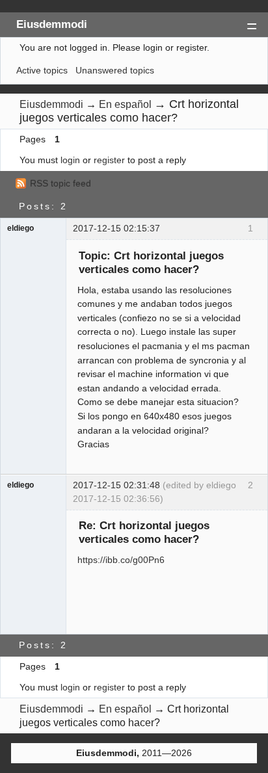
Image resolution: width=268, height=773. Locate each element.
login (70, 160)
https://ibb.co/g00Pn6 (121, 560)
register (109, 160)
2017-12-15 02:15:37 (116, 228)
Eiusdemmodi (51, 24)
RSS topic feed (60, 183)
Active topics (42, 70)
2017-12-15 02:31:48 (116, 485)
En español (125, 104)
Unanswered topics (114, 70)
